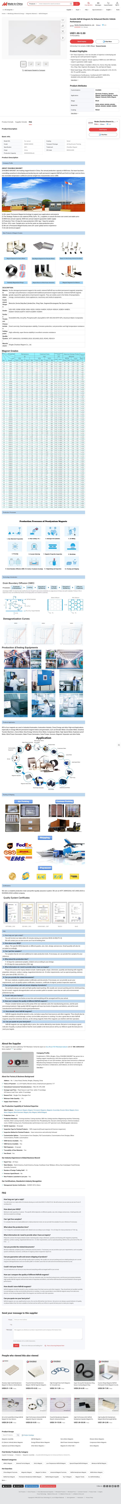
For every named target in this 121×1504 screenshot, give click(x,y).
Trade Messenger (32, 1486)
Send (16, 1345)
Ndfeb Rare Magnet (9, 1477)
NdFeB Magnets (36, 1439)
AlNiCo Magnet (7, 1463)
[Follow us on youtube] (113, 1486)
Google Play (18, 1486)
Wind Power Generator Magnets (69, 1442)
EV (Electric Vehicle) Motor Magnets (12, 1442)
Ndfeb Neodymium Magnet (78, 1472)
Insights (100, 1491)
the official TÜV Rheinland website (56, 1047)
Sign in (117, 5)
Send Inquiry (82, 41)
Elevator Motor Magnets (97, 1439)
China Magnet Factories (10, 1472)
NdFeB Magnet (43, 13)
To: (11, 1325)
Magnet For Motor (41, 1472)
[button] (71, 4)
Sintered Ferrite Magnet (23, 1463)
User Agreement (71, 1497)
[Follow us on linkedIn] (118, 1486)
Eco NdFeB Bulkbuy (94, 1477)
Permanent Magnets (39, 1110)
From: (10, 1320)
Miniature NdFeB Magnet (99, 1463)
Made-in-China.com (52, 1494)
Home (3, 13)
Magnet (30, 1110)
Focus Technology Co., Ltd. (47, 1497)
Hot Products (22, 1491)
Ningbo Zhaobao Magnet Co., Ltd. (84, 25)
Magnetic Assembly (53, 1110)
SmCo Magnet (38, 1463)
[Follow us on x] (107, 1486)
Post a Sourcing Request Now (54, 1345)
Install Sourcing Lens (49, 1486)
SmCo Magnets (94, 1446)
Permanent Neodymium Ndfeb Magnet (30, 1477)
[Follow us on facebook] (104, 1486)
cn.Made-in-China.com (78, 1494)
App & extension (97, 10)
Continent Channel (82, 1491)
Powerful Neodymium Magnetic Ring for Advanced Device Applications (59, 1419)
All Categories (8, 10)
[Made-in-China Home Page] (12, 4)
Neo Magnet (33, 1112)
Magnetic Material (31, 13)
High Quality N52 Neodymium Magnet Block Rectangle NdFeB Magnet (107, 1419)
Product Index (92, 1491)
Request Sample (101, 46)
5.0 (96, 124)
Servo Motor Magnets (66, 1439)
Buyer (77, 10)
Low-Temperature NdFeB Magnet (56, 1463)
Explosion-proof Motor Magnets (11, 1446)
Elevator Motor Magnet (67, 1110)
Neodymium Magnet (21, 1110)
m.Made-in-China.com (65, 1494)
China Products (31, 1491)
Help (86, 10)
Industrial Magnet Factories (58, 1472)
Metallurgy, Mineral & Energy (15, 13)
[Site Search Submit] (76, 4)
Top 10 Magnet (67, 1477)
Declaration (80, 1497)
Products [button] (32, 4)
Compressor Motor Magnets (98, 1442)
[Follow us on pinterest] (115, 1486)
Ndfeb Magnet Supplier (52, 1477)
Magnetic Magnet (26, 1472)
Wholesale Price (72, 1491)
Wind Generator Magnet (21, 1112)
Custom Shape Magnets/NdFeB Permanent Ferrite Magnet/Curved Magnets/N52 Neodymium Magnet (108, 1385)
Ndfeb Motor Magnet (96, 1472)
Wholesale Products (60, 1491)
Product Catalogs (28, 1435)
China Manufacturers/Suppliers (45, 1491)
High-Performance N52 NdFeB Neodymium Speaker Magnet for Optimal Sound (83, 1419)
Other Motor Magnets (37, 1446)
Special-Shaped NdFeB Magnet (79, 1463)
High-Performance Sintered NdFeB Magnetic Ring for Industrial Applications (36, 1419)
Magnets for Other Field (67, 1446)
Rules (117, 10)
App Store (7, 1486)
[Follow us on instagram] (110, 1486)
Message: (9, 1330)
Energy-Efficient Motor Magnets (40, 1442)
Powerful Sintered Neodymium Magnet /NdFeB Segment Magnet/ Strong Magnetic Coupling (36, 1385)
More (3, 1480)
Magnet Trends (80, 1477)
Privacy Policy (89, 1497)
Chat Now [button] (108, 41)
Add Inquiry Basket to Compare (34, 70)
